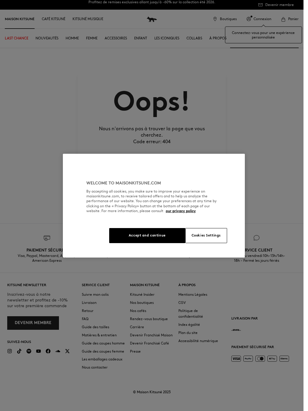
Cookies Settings (206, 235)
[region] (154, 206)
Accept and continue (147, 235)
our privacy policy (181, 211)
